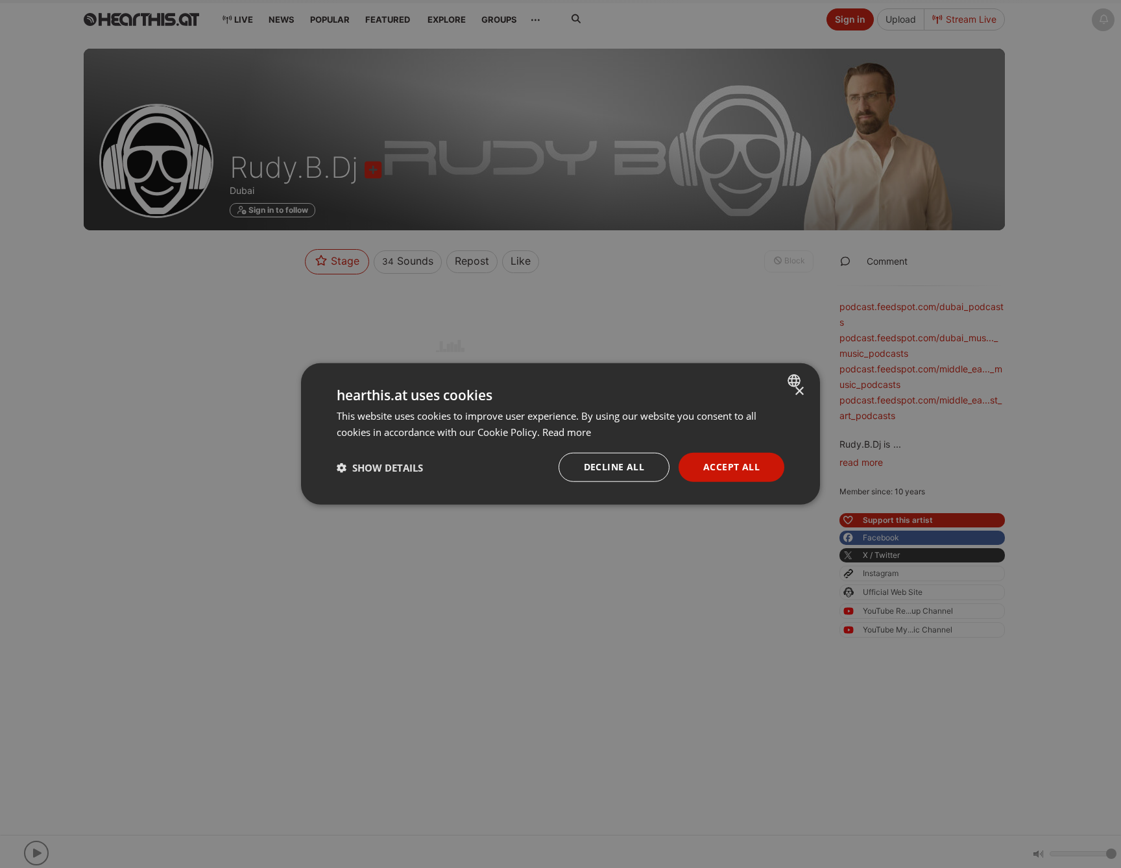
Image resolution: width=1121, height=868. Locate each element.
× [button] (799, 391)
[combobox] (796, 380)
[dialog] (560, 434)
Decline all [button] (614, 467)
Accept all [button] (731, 467)
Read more (566, 432)
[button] (380, 468)
